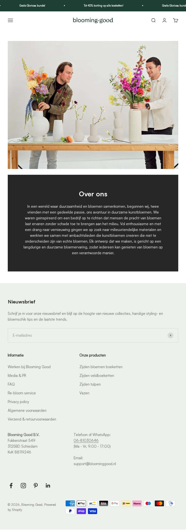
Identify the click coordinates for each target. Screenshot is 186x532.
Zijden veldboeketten (96, 375)
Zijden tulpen (90, 384)
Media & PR (17, 375)
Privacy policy (18, 401)
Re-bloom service (22, 393)
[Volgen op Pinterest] (35, 485)
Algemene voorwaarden (27, 410)
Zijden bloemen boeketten (101, 367)
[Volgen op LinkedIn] (48, 485)
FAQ (11, 384)
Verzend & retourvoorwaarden (32, 419)
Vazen (84, 393)
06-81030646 (86, 440)
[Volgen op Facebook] (11, 485)
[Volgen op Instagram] (23, 485)
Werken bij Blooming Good (29, 367)
